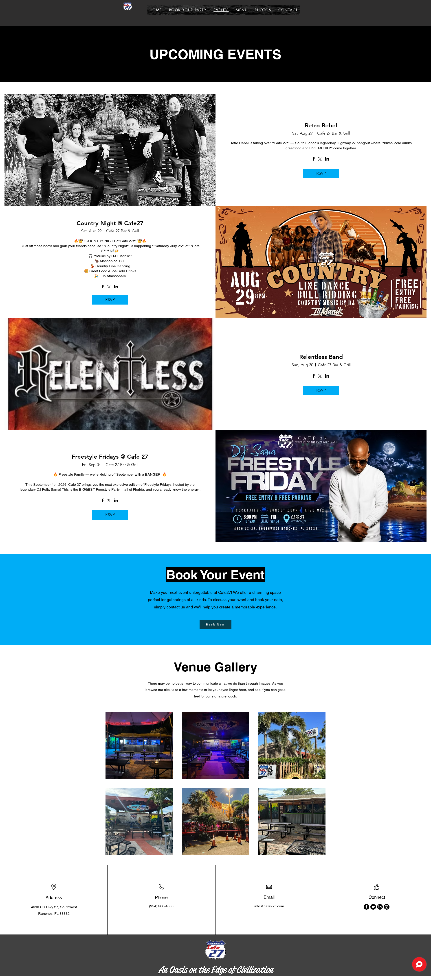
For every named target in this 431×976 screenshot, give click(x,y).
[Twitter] (373, 907)
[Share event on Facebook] (314, 159)
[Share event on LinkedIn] (327, 159)
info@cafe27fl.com (269, 906)
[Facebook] (366, 907)
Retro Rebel (321, 125)
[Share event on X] (320, 159)
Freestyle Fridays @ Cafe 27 (110, 456)
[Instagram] (386, 907)
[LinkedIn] (380, 907)
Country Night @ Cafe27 (110, 223)
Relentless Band (321, 356)
